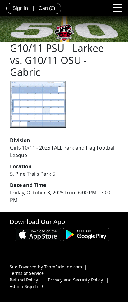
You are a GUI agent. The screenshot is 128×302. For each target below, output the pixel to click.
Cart (47, 8)
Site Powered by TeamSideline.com (46, 267)
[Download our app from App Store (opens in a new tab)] (38, 234)
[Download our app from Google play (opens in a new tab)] (86, 234)
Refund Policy (24, 280)
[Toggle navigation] (117, 7)
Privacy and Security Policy (75, 280)
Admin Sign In (26, 286)
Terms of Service (27, 273)
